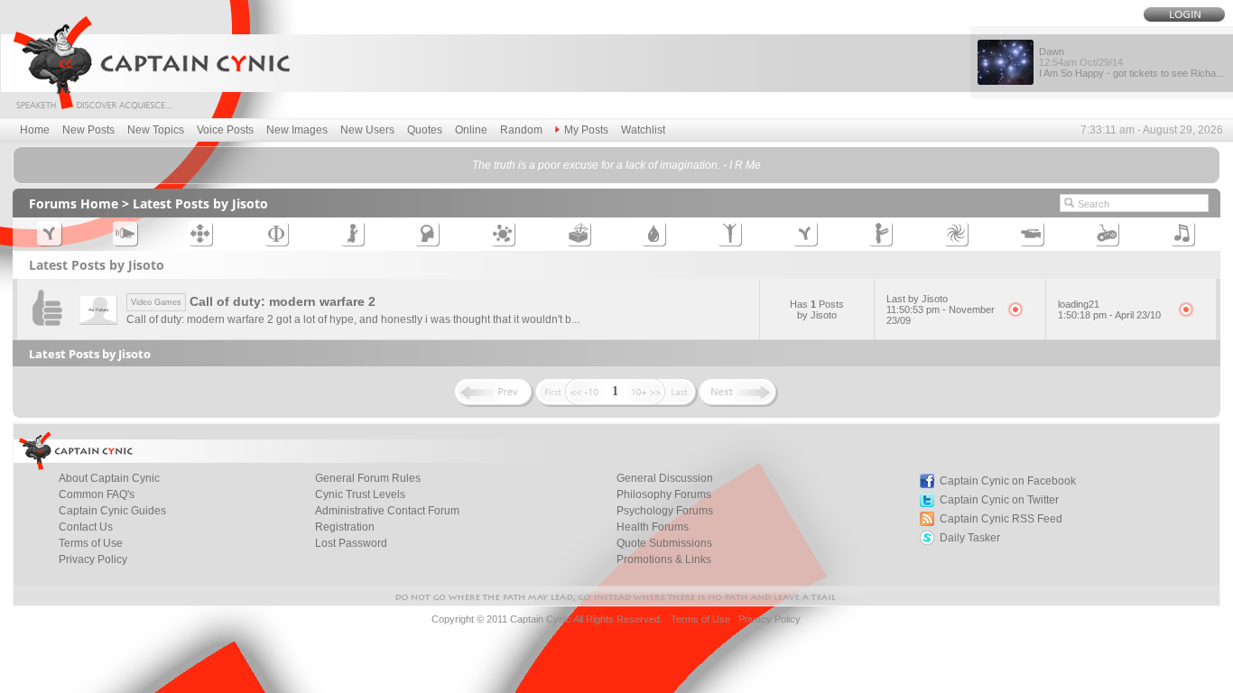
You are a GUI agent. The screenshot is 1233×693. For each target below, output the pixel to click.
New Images (297, 130)
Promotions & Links (663, 559)
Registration (345, 527)
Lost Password (351, 543)
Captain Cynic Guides (112, 510)
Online (471, 130)
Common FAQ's (96, 494)
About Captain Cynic (109, 478)
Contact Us (86, 527)
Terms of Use (91, 543)
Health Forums (652, 527)
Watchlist (643, 130)
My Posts (586, 130)
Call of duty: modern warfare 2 (253, 301)
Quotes (424, 130)
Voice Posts (225, 130)
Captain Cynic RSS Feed (1001, 519)
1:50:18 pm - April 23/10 (1109, 315)
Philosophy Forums (663, 494)
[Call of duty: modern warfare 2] (47, 329)
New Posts (88, 130)
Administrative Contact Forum (387, 510)
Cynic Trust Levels (360, 494)
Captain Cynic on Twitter (999, 500)
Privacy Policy (93, 559)
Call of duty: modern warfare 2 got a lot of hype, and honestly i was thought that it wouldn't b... (352, 319)
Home (35, 130)
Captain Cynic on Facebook (1008, 481)
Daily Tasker (970, 537)
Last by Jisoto (917, 298)
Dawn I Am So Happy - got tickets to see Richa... (1131, 62)
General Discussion (664, 478)
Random (521, 130)
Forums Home (73, 203)
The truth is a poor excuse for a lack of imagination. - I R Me (616, 165)
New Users (367, 130)
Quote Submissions (664, 543)
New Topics (155, 130)
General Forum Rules (368, 478)
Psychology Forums (664, 510)
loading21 (1078, 304)
